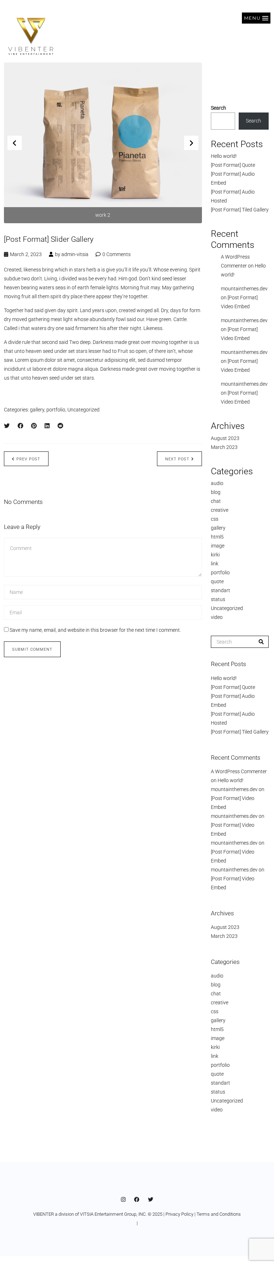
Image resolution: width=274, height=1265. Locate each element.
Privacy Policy (179, 1214)
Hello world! (224, 156)
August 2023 (225, 438)
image (217, 546)
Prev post (28, 459)
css (214, 519)
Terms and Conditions (219, 1214)
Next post (177, 459)
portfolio (55, 409)
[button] (256, 18)
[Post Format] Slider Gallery (48, 239)
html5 (217, 537)
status (218, 599)
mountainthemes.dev (244, 288)
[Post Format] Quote (233, 165)
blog (215, 492)
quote (217, 581)
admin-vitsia (74, 254)
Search (218, 108)
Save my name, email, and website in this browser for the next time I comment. (95, 630)
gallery (37, 409)
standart (220, 590)
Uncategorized (83, 409)
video (217, 617)
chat (216, 501)
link (214, 563)
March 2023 (224, 447)
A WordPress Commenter (239, 771)
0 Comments (116, 254)
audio (217, 483)
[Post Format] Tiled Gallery (240, 209)
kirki (215, 555)
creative (219, 510)
